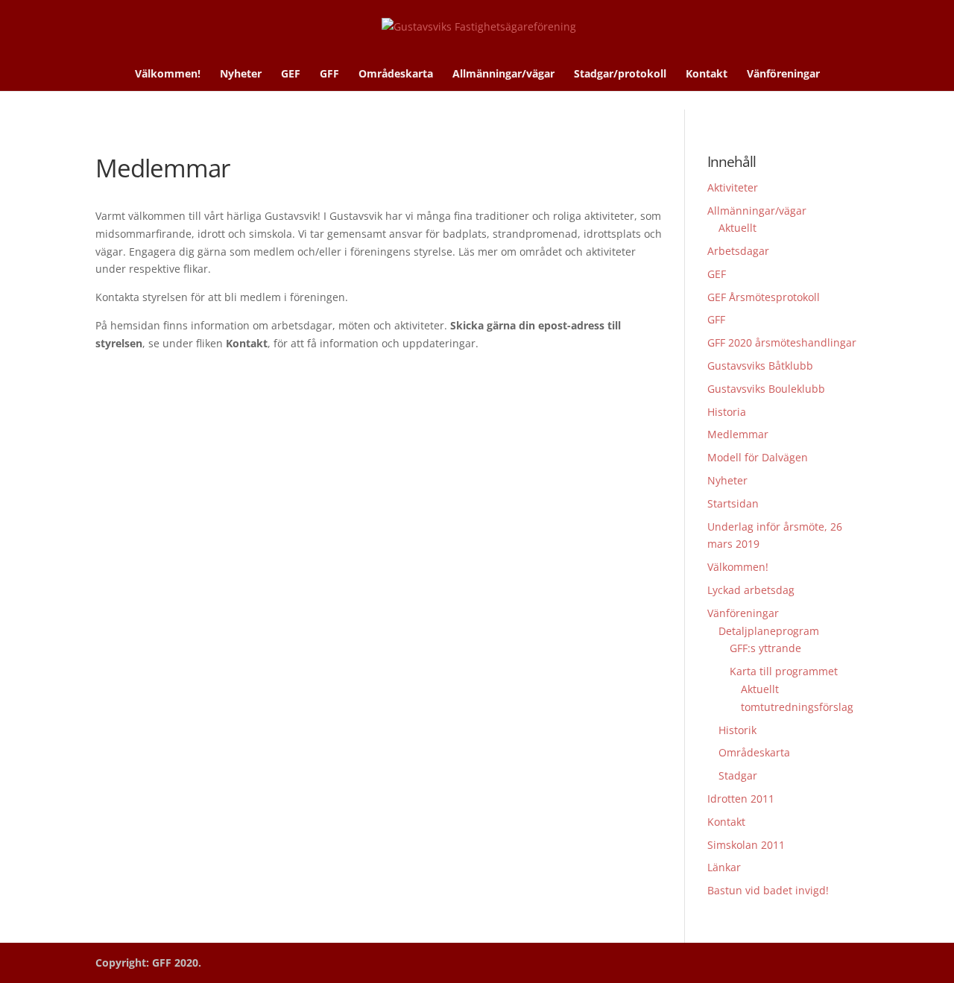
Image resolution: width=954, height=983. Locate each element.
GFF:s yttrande (765, 648)
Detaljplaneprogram (768, 631)
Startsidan (733, 503)
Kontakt (706, 74)
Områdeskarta (395, 74)
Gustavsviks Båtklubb (760, 365)
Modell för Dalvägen (757, 457)
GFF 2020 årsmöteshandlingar (781, 342)
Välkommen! (167, 74)
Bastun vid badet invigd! (768, 890)
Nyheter (241, 74)
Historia (726, 412)
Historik (737, 730)
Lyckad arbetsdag (751, 590)
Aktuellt (737, 228)
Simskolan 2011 (746, 845)
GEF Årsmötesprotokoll (763, 297)
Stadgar (737, 775)
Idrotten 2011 (740, 798)
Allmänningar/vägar (503, 74)
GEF (290, 74)
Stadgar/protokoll (620, 74)
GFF (329, 74)
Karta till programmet (784, 671)
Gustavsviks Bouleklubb (766, 389)
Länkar (724, 867)
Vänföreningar (783, 74)
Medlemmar (737, 434)
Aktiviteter (732, 187)
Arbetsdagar (738, 251)
